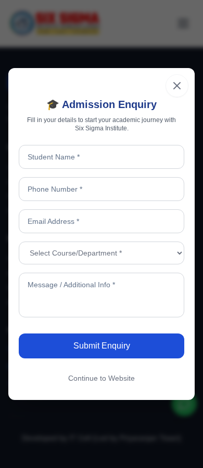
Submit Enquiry (101, 345)
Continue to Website (101, 378)
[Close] (177, 85)
